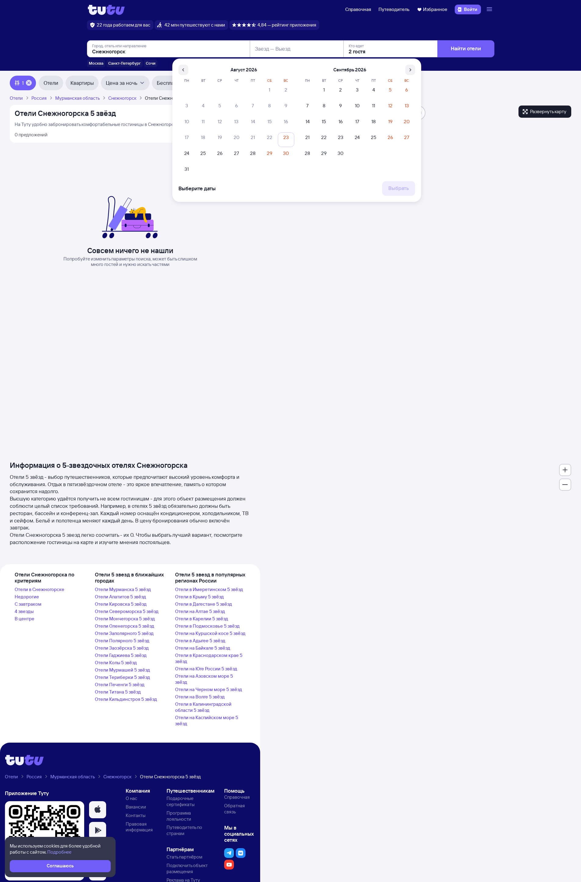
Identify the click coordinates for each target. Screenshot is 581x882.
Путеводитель (394, 9)
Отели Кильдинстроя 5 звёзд (126, 699)
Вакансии (136, 807)
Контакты (135, 815)
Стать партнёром (184, 857)
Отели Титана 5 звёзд (118, 692)
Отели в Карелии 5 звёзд (201, 619)
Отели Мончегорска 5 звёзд (125, 619)
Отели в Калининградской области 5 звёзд (203, 707)
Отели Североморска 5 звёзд (127, 611)
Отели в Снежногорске (39, 589)
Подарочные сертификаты (181, 801)
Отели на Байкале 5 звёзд (202, 648)
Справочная (358, 9)
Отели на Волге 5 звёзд (200, 697)
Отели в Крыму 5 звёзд (199, 597)
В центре (24, 619)
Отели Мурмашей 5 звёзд (122, 670)
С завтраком (28, 604)
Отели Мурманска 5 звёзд (123, 589)
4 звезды (24, 611)
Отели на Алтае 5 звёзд (200, 611)
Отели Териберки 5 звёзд (122, 677)
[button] (97, 809)
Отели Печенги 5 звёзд (120, 684)
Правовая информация (139, 827)
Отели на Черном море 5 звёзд (208, 689)
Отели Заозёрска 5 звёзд (122, 648)
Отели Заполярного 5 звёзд (124, 633)
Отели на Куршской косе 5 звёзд (210, 633)
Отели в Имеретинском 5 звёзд (209, 589)
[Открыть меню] (490, 9)
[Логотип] (106, 9)
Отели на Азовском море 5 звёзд (204, 679)
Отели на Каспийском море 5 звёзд (206, 720)
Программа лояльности (179, 816)
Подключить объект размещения (187, 868)
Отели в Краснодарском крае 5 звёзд (208, 658)
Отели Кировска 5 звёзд (121, 604)
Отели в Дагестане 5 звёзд (203, 604)
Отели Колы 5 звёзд (116, 662)
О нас (131, 798)
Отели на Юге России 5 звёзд (206, 669)
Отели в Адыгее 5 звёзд (200, 641)
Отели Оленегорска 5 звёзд (124, 626)
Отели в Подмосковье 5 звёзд (207, 626)
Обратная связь (234, 809)
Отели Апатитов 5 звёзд (120, 597)
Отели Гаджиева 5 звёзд (121, 655)
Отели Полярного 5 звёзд (122, 641)
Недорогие (27, 597)
